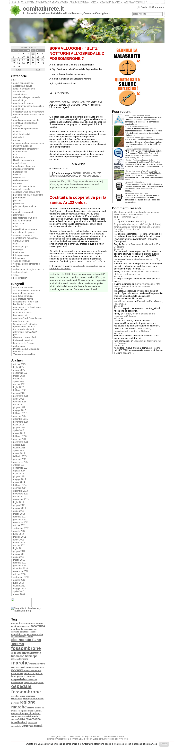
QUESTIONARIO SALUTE (111, 2)
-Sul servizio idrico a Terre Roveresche (141, 171)
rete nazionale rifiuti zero (25, 218)
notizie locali (19, 177)
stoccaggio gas (20, 246)
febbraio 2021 (20, 390)
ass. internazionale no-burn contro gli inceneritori (26, 291)
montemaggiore (35, 667)
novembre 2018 (20, 396)
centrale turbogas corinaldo (26, 97)
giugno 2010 (19, 585)
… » (135, 124)
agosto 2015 (19, 445)
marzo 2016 (19, 433)
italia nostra (19, 157)
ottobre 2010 (19, 574)
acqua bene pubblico (23, 83)
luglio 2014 (18, 473)
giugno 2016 (19, 427)
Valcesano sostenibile (24, 354)
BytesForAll (98, 739)
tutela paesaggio (21, 255)
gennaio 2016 (19, 439)
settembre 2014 (21, 468)
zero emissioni (20, 278)
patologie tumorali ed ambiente (28, 195)
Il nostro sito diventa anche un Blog (142, 259)
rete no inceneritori (22, 220)
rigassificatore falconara (25, 229)
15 (14, 60)
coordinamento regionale (25, 123)
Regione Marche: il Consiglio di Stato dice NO (137, 228)
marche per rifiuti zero (24, 166)
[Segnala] (127, 75)
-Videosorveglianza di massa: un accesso (142, 149)
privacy (16, 209)
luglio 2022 (18, 387)
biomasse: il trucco (22, 312)
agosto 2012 (19, 531)
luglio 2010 (18, 583)
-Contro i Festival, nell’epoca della (139, 160)
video (16, 275)
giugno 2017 (19, 407)
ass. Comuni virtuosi (23, 287)
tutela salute (19, 258)
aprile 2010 (18, 591)
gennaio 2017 (19, 416)
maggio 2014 (19, 479)
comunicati (18, 109)
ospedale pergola (21, 189)
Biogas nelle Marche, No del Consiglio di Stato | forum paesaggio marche (137, 225)
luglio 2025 (18, 367)
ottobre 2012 (19, 525)
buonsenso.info (20, 315)
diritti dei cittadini (21, 134)
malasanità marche (19, 659)
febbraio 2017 (20, 413)
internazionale (20, 151)
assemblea (38, 626)
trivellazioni (18, 252)
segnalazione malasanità (25, 238)
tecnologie (18, 249)
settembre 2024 (21, 373)
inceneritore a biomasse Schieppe (26, 654)
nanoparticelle (20, 172)
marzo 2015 (19, 453)
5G (14, 80)
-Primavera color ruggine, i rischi (138, 138)
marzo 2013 (19, 514)
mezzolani (20, 667)
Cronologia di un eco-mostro (52, 2)
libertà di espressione (23, 160)
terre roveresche (29, 719)
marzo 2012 (19, 542)
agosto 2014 (19, 470)
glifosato (16, 652)
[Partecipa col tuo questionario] (127, 106)
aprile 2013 (18, 511)
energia (16, 140)
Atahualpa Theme (81, 739)
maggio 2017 (19, 410)
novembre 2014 (20, 462)
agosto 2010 (19, 580)
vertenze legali (20, 272)
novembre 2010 (20, 571)
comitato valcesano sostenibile (28, 106)
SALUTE (94, 2)
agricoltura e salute (22, 86)
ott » (38, 70)
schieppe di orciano (22, 235)
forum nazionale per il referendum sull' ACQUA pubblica (25, 332)
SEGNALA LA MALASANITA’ (135, 2)
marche (20, 662)
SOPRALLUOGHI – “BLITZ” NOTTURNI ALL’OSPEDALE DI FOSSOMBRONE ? (75, 174)
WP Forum (123, 739)
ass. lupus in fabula (22, 296)
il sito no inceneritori (23, 340)
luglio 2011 (18, 548)
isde (15, 154)
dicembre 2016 (20, 419)
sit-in (15, 243)
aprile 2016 (18, 430)
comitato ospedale (28, 632)
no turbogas (19, 346)
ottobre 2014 (19, 465)
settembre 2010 (21, 577)
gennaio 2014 (19, 488)
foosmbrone (62, 277)
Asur (13, 629)
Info (20, 2)
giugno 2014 (19, 476)
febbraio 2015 (20, 456)
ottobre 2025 (19, 364)
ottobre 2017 (19, 404)
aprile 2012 (18, 539)
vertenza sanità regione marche (28, 269)
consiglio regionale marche (27, 634)
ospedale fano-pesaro (34, 683)
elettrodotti (18, 137)
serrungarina (17, 716)
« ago (18, 70)
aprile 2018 (18, 399)
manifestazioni (20, 163)
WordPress (62, 739)
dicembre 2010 (20, 568)
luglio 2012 (18, 534)
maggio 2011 (19, 554)
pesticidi (17, 200)
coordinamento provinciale (26, 120)
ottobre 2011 (19, 545)
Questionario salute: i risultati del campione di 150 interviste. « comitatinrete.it (136, 213)
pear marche (19, 197)
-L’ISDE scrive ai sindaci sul (136, 127)
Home (13, 2)
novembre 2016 (20, 422)
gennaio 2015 (19, 459)
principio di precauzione (24, 206)
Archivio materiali (79, 2)
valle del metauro (21, 261)
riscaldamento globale (24, 232)
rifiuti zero (15, 711)
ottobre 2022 (19, 384)
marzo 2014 (19, 482)
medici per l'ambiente (23, 169)
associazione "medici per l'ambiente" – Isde (25, 302)
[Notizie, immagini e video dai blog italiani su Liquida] (21, 606)
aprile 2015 (18, 450)
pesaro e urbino (36, 698)
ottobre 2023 (19, 378)
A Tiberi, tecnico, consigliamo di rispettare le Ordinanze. (134, 315)
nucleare (17, 183)
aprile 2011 (18, 557)
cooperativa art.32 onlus (22, 637)
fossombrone (26, 648)
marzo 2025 (19, 370)
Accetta (164, 744)
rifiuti (15, 226)
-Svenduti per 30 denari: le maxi (138, 115)
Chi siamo (29, 2)
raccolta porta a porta (23, 212)
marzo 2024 (19, 376)
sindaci (14, 719)
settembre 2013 (21, 499)
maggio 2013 (19, 508)
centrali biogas (20, 100)
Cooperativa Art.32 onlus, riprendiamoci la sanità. (25, 325)
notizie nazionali (21, 180)
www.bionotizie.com (123, 301)
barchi (19, 629)
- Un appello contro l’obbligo (136, 193)
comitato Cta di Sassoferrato (27, 318)
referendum (18, 215)
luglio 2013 (18, 502)
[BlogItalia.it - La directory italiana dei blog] (28, 610)
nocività (17, 174)
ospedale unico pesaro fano (26, 192)
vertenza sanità (32, 725)
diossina (17, 131)
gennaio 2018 (19, 401)
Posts (144, 7)
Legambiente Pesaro (23, 343)
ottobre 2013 (19, 496)
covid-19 (17, 125)
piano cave (18, 203)
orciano (30, 676)
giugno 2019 (19, 393)
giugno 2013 (19, 505)
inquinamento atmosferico (26, 149)
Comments (158, 7)
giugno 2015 (19, 447)
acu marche (25, 626)
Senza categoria (21, 241)
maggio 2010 (19, 588)
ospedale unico (18, 696)
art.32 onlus (19, 91)
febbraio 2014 (20, 485)
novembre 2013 (20, 493)
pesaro (26, 698)
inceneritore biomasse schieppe (28, 143)
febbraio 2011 (19, 562)
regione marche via (35, 708)
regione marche (23, 704)
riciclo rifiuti (18, 223)
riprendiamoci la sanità (31, 711)
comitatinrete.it (43, 8)
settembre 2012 (21, 528)
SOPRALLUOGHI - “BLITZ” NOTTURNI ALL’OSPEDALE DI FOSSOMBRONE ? (77, 53)
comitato (15, 632)
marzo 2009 (19, 594)
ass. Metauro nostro (23, 299)
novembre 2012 (20, 522)
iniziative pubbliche (22, 146)
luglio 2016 (18, 424)
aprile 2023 (18, 381)
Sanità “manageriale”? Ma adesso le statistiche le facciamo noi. (136, 272)
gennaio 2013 (19, 519)
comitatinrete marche (23, 103)
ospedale (18, 679)
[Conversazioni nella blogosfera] (18, 614)
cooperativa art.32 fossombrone (28, 111)
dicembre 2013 (20, 491)
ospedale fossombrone (24, 186)
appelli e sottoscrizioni (24, 88)
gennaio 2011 (19, 565)
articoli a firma (20, 94)
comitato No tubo (21, 321)
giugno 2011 (19, 551)
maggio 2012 (19, 537)
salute (14, 713)
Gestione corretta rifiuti (24, 337)
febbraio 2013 (20, 516)
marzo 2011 (19, 560)
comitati (82, 274)
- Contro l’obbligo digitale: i (135, 182)
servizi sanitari (31, 716)
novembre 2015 (20, 442)
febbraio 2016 (20, 436)
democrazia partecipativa (25, 128)
